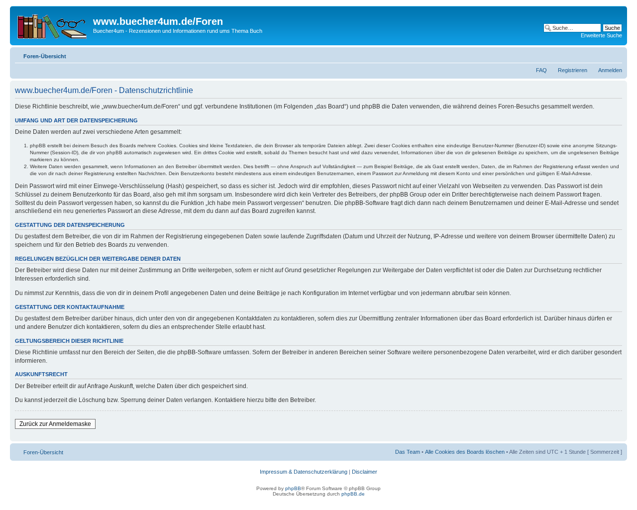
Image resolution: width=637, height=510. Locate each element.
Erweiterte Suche (601, 35)
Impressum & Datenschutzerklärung (303, 472)
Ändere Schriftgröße (615, 54)
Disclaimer (364, 472)
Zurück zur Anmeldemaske (55, 423)
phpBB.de (353, 494)
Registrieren (572, 70)
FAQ (541, 70)
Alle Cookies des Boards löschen (465, 452)
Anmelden (610, 70)
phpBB (293, 488)
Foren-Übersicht (44, 56)
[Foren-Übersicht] (52, 24)
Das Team (407, 452)
